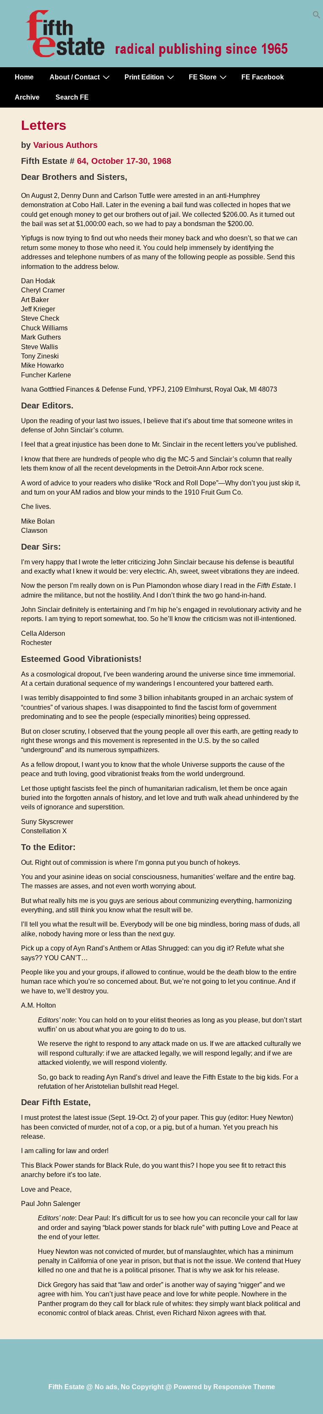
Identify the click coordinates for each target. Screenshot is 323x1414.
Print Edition (144, 77)
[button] (316, 16)
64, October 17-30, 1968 (124, 161)
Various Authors (65, 145)
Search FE (72, 97)
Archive (27, 97)
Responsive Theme (244, 1386)
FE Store (203, 77)
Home (24, 77)
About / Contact (75, 77)
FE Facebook (262, 77)
